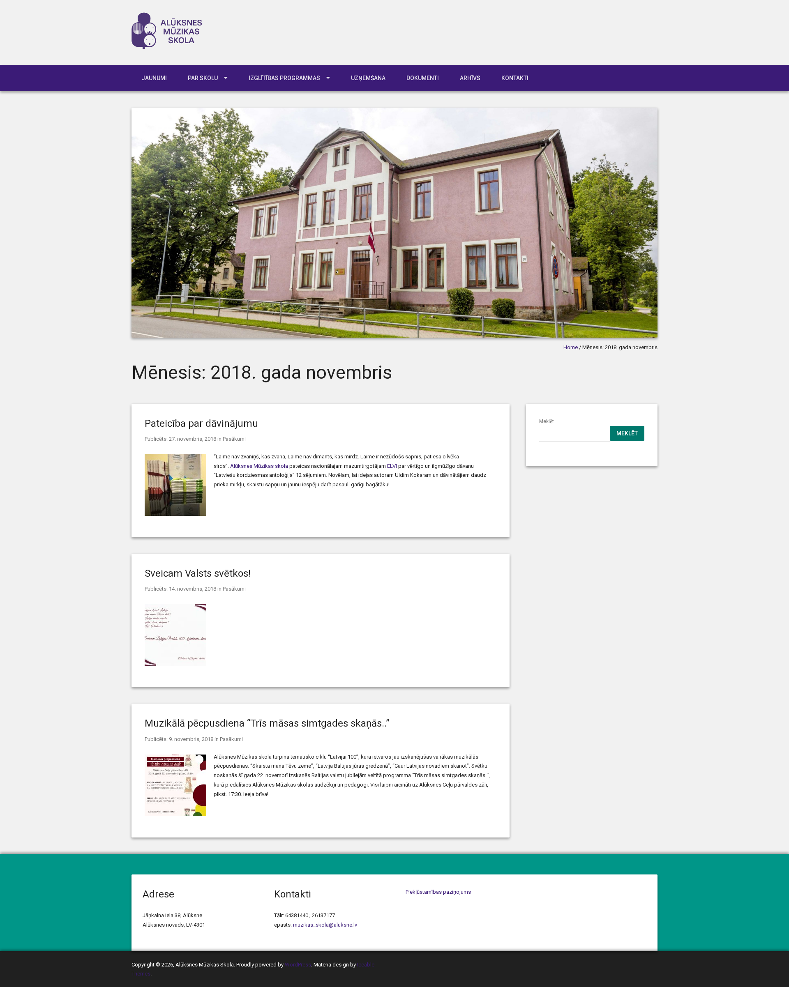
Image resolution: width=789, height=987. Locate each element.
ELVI (392, 466)
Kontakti (514, 78)
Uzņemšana (368, 78)
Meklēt (546, 421)
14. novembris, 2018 (192, 589)
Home (570, 347)
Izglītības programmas (284, 78)
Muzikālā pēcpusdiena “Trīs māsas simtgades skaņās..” (267, 723)
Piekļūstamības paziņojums (438, 892)
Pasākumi (234, 439)
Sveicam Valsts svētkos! (198, 573)
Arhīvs (470, 78)
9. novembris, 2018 (191, 739)
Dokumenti (422, 78)
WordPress (298, 965)
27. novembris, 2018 (192, 439)
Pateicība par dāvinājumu (201, 423)
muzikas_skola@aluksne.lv (325, 925)
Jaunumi (154, 78)
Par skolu (203, 78)
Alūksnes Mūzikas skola (259, 466)
